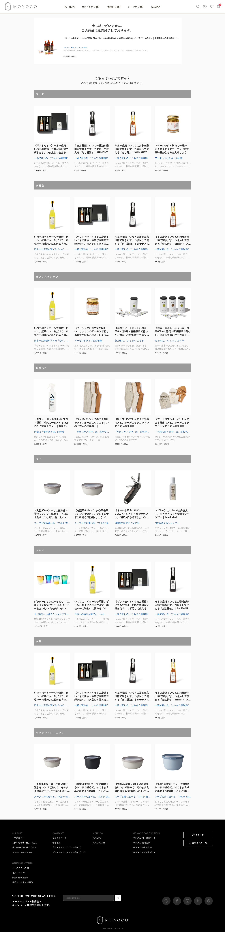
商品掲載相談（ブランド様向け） (67, 847)
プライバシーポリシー (22, 852)
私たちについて (59, 837)
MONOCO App (99, 842)
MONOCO (97, 837)
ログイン (199, 834)
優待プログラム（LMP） (23, 882)
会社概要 (56, 842)
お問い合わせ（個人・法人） (25, 842)
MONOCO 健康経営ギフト (144, 852)
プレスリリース (19, 867)
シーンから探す (136, 6)
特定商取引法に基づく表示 (24, 847)
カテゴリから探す (91, 6)
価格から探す (114, 6)
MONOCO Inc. (108, 929)
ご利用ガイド (18, 837)
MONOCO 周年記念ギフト (144, 837)
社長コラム (17, 872)
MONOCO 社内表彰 (141, 842)
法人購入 (156, 6)
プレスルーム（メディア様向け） (67, 852)
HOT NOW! (69, 6)
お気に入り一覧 (200, 842)
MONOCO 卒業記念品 (142, 847)
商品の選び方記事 (20, 877)
